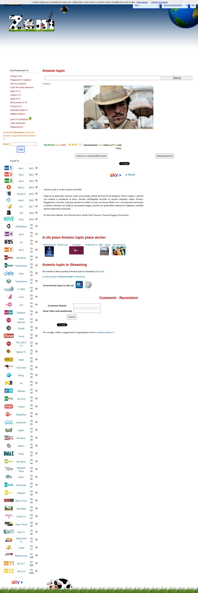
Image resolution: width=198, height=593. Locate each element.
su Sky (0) (130, 174)
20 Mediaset (21, 226)
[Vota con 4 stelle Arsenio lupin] (78, 144)
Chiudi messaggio (159, 2)
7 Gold (21, 548)
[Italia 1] (9, 201)
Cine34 (21, 328)
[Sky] (19, 583)
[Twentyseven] (9, 282)
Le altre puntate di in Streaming (63, 276)
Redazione (140, 393)
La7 (21, 207)
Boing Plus (21, 414)
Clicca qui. (100, 271)
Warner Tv (21, 352)
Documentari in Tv (18, 102)
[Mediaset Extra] (8, 470)
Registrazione (16, 127)
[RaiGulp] (8, 392)
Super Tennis (21, 524)
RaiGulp (21, 391)
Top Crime (21, 367)
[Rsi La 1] (9, 564)
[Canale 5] (9, 195)
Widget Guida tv (17, 114)
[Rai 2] (8, 176)
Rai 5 (21, 250)
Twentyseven (21, 281)
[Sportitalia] (9, 510)
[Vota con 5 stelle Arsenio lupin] (81, 144)
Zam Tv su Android (19, 119)
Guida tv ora (16, 76)
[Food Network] (8, 321)
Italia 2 (21, 446)
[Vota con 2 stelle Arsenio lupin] (72, 144)
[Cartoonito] (8, 423)
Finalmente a (91, 245)
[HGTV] (9, 478)
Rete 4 (21, 187)
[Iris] (9, 243)
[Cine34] (8, 329)
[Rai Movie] (8, 259)
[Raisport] (9, 494)
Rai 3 (21, 181)
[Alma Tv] (9, 533)
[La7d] (9, 298)
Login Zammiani (17, 123)
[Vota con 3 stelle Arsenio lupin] (75, 144)
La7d (21, 297)
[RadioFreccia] (9, 557)
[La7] (9, 208)
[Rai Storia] (8, 463)
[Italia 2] (9, 447)
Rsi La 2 (21, 571)
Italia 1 (21, 200)
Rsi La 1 (21, 563)
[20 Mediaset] (9, 227)
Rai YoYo (21, 399)
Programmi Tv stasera (20, 80)
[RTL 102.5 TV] (9, 345)
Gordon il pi (62, 245)
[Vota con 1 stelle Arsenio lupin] (69, 144)
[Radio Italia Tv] (8, 541)
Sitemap (149, 393)
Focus (21, 336)
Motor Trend (21, 501)
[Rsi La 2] (9, 572)
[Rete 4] (9, 188)
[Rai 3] (8, 182)
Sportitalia (21, 509)
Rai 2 (21, 175)
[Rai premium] (8, 267)
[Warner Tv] (9, 353)
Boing (21, 375)
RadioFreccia (21, 556)
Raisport (21, 493)
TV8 (21, 213)
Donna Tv (21, 516)
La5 (21, 305)
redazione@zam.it (105, 332)
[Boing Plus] (9, 415)
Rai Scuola (21, 485)
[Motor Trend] (9, 502)
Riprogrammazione (165, 156)
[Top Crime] (8, 368)
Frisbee (21, 407)
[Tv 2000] (9, 290)
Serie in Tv (15, 99)
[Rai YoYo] (8, 400)
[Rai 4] (8, 235)
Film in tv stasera (18, 83)
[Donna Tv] (8, 517)
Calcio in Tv (15, 95)
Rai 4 (21, 234)
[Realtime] (8, 314)
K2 (21, 383)
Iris (21, 242)
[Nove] (9, 220)
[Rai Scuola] (8, 486)
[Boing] (9, 376)
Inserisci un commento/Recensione (91, 156)
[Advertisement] (99, 45)
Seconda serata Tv (19, 110)
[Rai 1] (8, 169)
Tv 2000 (21, 289)
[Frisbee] (8, 408)
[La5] (8, 306)
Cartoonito (21, 422)
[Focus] (9, 337)
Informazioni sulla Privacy (164, 393)
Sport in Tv (15, 91)
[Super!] (8, 431)
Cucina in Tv (16, 106)
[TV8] (9, 214)
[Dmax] (9, 455)
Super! (21, 430)
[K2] (9, 384)
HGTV (21, 477)
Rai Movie (21, 258)
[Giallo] (8, 361)
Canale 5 (21, 194)
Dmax (21, 454)
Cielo (21, 273)
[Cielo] (9, 274)
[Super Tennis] (8, 525)
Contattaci (130, 393)
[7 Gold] (8, 549)
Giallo (21, 360)
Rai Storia (21, 461)
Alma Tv (21, 532)
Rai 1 (21, 168)
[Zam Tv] (31, 31)
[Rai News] (8, 439)
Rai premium (21, 266)
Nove (21, 219)
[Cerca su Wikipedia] (88, 287)
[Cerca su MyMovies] (79, 287)
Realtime (21, 313)
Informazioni (142, 2)
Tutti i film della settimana (22, 87)
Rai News (21, 438)
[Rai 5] (8, 251)
